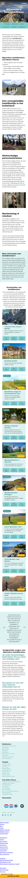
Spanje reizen (5, 773)
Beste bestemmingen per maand (9, 864)
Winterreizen (5, 752)
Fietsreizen (5, 750)
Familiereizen (15, 24)
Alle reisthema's (4, 854)
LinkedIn (10, 815)
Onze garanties (6, 788)
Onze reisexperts (6, 789)
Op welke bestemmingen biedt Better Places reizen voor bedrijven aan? (14, 657)
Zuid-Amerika (4, 833)
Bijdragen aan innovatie (8, 783)
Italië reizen (5, 767)
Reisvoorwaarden (6, 792)
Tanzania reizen (6, 774)
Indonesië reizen (6, 765)
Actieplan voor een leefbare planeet (11, 781)
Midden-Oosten (4, 832)
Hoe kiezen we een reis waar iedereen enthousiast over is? (12, 685)
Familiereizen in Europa (8, 753)
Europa (22, 24)
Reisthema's (7, 24)
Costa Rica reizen (6, 763)
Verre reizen (5, 747)
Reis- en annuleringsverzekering (10, 791)
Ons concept (5, 786)
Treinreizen (14, 27)
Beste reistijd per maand (8, 776)
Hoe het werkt (4, 870)
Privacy (12, 812)
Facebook (2, 815)
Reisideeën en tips (5, 862)
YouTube (5, 815)
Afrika (1, 828)
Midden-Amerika (5, 830)
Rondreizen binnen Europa (9, 746)
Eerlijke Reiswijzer (6, 785)
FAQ (8, 812)
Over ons (2, 872)
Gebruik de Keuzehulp (6, 860)
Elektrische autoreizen (7, 757)
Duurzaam (3, 868)
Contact (4, 812)
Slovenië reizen (6, 771)
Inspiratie (2, 858)
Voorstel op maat (13, 876)
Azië (1, 826)
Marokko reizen (6, 768)
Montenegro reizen (7, 770)
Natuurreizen (6, 27)
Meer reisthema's (6, 758)
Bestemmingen (4, 822)
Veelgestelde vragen (7, 794)
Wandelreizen (21, 27)
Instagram (8, 815)
